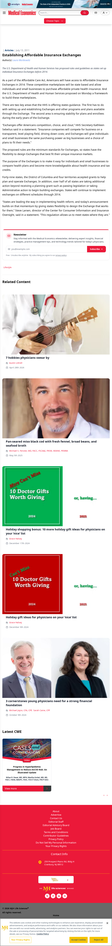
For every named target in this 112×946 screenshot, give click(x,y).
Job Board (56, 828)
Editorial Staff (56, 821)
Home (56, 915)
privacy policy (61, 255)
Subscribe (95, 249)
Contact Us (56, 818)
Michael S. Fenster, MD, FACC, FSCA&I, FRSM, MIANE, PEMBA (38, 450)
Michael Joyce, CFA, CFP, (20, 710)
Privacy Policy (56, 839)
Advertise (56, 814)
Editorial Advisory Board (56, 825)
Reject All (98, 939)
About (56, 811)
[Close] (107, 923)
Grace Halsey (15, 538)
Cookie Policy (42, 934)
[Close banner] (108, 4)
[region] (56, 932)
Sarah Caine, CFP (41, 710)
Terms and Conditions (56, 832)
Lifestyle (8, 267)
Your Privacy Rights (56, 846)
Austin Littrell (15, 362)
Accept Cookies (78, 939)
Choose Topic (52, 20)
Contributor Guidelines (56, 835)
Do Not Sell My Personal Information (56, 842)
